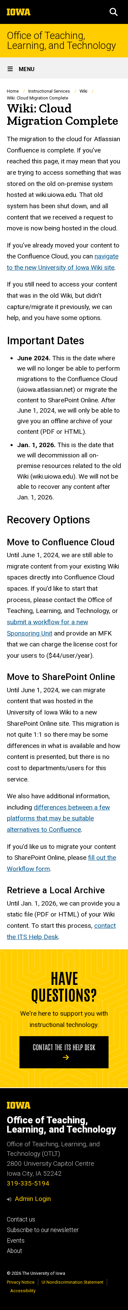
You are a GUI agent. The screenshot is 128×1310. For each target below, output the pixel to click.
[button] (113, 12)
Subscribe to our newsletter (43, 1230)
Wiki (83, 91)
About (14, 1250)
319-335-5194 (28, 1183)
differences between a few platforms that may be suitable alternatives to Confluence (58, 818)
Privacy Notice (20, 1282)
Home (13, 91)
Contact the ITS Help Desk (64, 1046)
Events (16, 1240)
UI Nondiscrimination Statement (72, 1282)
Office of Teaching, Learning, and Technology (61, 41)
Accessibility (22, 1290)
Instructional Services (49, 91)
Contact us (21, 1219)
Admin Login (33, 1199)
